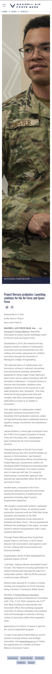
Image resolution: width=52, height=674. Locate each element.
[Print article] (7, 307)
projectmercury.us (27, 641)
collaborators (21, 662)
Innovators (31, 662)
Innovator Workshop (26, 658)
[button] (4, 5)
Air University (39, 658)
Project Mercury (22, 331)
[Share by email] (12, 307)
